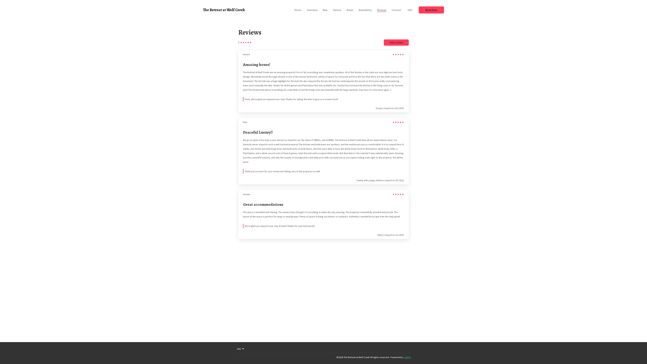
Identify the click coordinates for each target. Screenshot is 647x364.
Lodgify (407, 357)
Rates (350, 10)
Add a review (396, 42)
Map (325, 10)
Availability (365, 10)
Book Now (431, 10)
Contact (396, 10)
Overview (312, 10)
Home (297, 10)
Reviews (381, 10)
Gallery (337, 10)
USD (410, 10)
